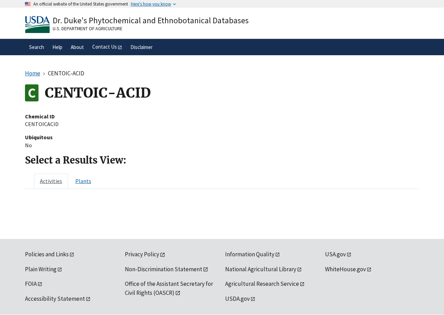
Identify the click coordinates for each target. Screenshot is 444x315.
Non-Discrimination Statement (163, 269)
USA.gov (335, 254)
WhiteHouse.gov (345, 269)
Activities (51, 180)
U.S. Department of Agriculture (87, 28)
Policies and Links (47, 254)
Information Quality (249, 254)
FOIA (31, 284)
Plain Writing (41, 269)
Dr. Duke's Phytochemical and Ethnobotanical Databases (151, 20)
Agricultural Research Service (262, 284)
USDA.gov (237, 298)
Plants (83, 180)
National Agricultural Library (260, 269)
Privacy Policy (142, 254)
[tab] (51, 181)
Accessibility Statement (55, 298)
